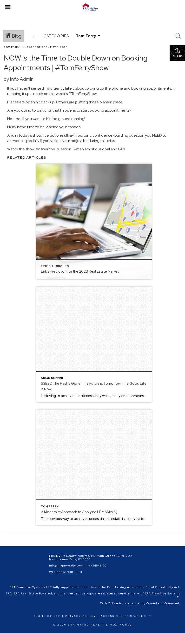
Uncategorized (34, 47)
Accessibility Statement (126, 616)
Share (177, 56)
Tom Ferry (12, 47)
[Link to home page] (92, 7)
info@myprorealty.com (66, 565)
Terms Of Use (47, 616)
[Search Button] (177, 35)
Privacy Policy (80, 616)
